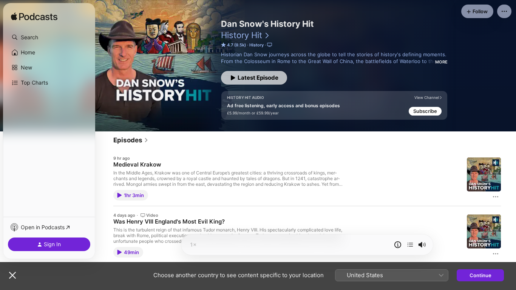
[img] (34, 17)
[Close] (12, 275)
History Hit (241, 35)
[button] (49, 37)
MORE (441, 62)
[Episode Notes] (397, 244)
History (256, 45)
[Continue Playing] (410, 244)
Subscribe (425, 111)
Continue (480, 275)
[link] (130, 140)
